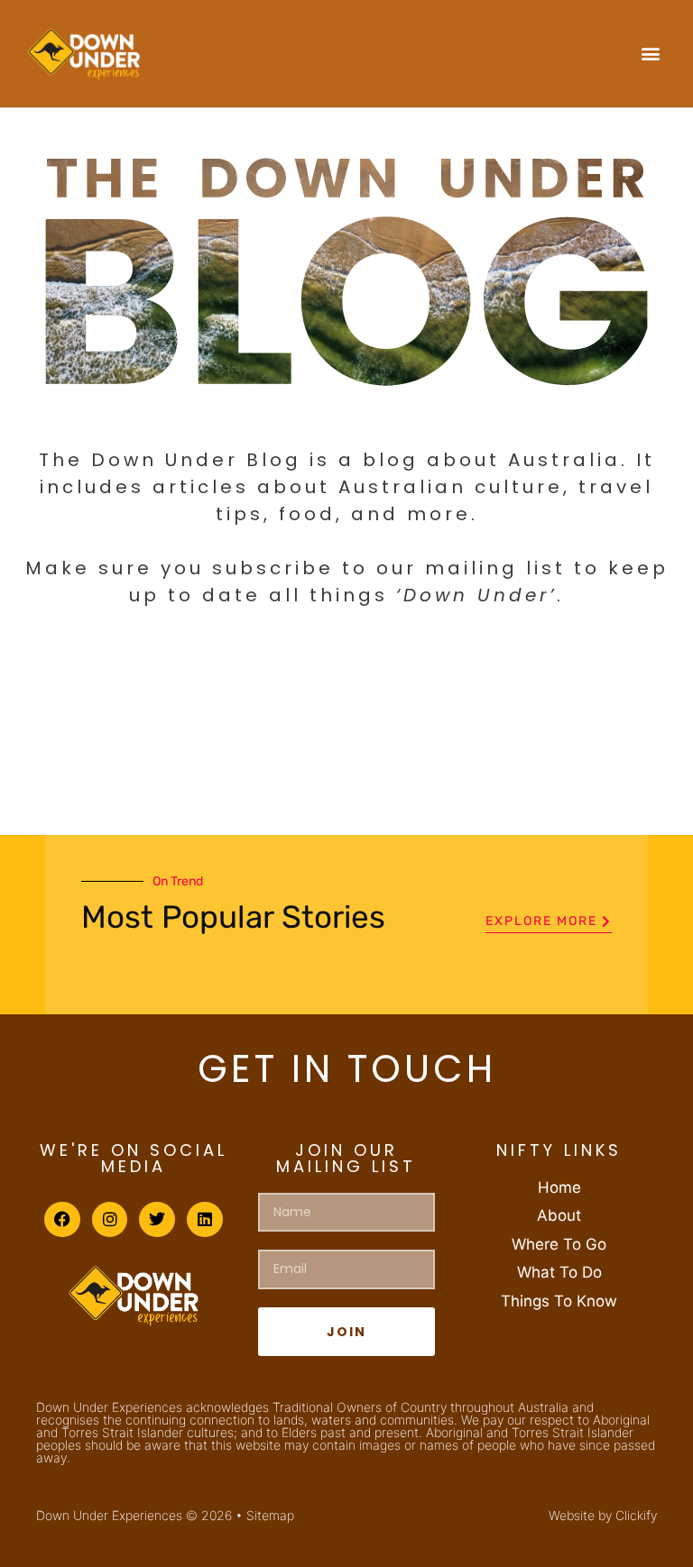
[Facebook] (62, 1220)
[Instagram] (110, 1220)
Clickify (636, 1515)
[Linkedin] (205, 1220)
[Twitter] (157, 1220)
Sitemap (270, 1515)
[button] (651, 54)
